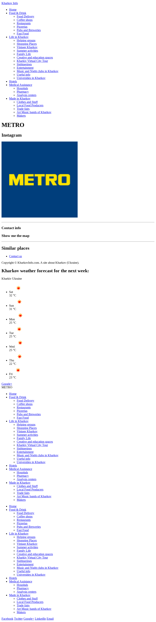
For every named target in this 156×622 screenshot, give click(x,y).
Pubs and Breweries (29, 30)
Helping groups (26, 40)
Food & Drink (17, 13)
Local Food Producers (30, 105)
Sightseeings (24, 64)
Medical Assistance (20, 84)
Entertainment (25, 67)
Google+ (7, 383)
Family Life (24, 54)
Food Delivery (25, 16)
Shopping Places (27, 43)
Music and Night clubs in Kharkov (37, 71)
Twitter (18, 618)
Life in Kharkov (19, 37)
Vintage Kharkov (27, 47)
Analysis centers (26, 95)
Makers (21, 115)
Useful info (23, 74)
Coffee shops (25, 19)
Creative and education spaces (35, 57)
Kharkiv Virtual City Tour (32, 61)
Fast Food (23, 33)
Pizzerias (22, 26)
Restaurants (24, 23)
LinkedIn (40, 618)
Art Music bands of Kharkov (34, 112)
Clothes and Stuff (27, 102)
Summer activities (27, 50)
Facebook (7, 618)
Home (13, 9)
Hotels (13, 81)
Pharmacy (23, 91)
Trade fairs (23, 108)
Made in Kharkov (19, 98)
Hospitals (22, 88)
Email (50, 618)
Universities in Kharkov (31, 78)
